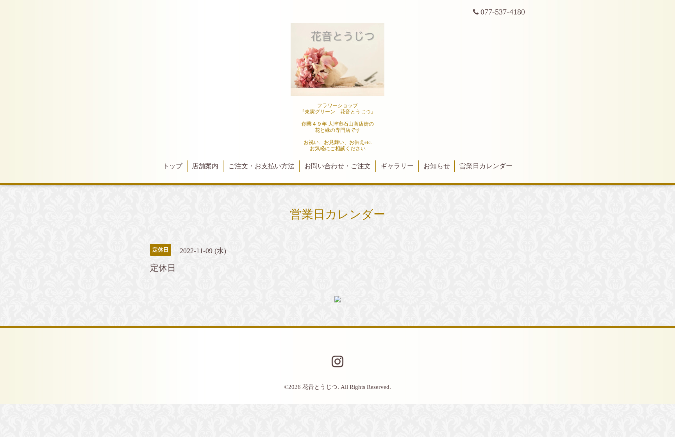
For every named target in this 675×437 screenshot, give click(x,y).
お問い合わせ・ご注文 (337, 166)
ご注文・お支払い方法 (261, 166)
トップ (172, 166)
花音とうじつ (320, 387)
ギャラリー (397, 166)
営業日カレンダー (485, 166)
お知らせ (436, 166)
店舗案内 (205, 166)
